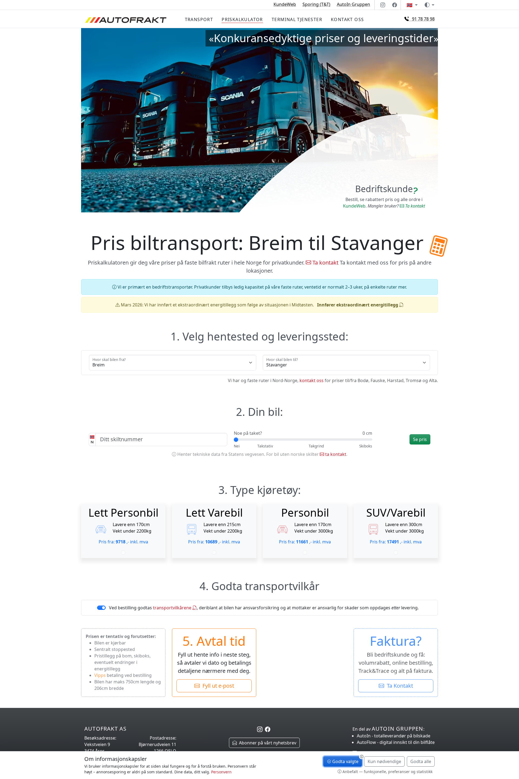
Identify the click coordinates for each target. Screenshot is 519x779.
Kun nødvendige (384, 761)
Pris (242, 19)
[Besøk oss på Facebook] (395, 5)
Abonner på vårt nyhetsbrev (266, 743)
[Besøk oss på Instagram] (383, 5)
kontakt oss (312, 380)
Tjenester (297, 19)
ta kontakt (335, 454)
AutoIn (393, 736)
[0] (237, 446)
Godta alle (420, 761)
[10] (265, 446)
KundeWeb (285, 4)
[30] (316, 446)
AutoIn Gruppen (353, 4)
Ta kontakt (414, 206)
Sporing (316, 4)
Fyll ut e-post (217, 685)
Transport (199, 19)
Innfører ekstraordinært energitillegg (358, 305)
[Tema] (429, 5)
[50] (365, 446)
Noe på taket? (248, 433)
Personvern (221, 771)
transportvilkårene (172, 608)
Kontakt (347, 19)
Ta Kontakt (398, 685)
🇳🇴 (410, 5)
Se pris (420, 439)
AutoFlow (396, 742)
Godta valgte (344, 761)
